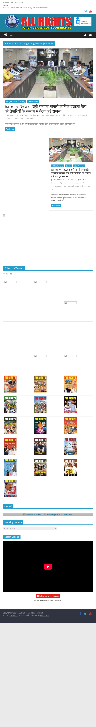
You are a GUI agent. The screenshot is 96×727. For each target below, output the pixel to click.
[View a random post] (90, 34)
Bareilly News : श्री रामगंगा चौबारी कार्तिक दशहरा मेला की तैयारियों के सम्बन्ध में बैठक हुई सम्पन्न (45, 109)
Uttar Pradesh (33, 102)
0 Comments (43, 115)
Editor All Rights (30, 115)
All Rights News (11, 102)
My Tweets (7, 274)
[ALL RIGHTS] (5, 35)
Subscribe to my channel (49, 596)
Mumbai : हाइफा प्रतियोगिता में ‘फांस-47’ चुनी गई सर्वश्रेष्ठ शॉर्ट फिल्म (25, 8)
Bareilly (22, 102)
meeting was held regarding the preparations (68, 115)
